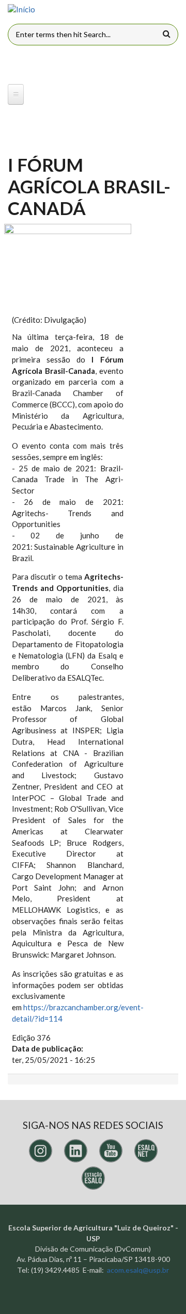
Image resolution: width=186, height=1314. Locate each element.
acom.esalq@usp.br (138, 1270)
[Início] (21, 9)
